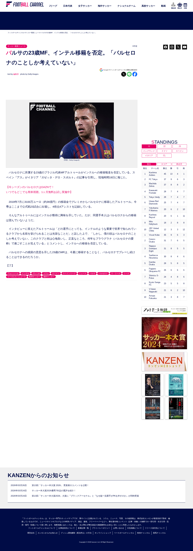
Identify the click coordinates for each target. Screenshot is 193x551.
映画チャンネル (143, 533)
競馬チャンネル (159, 533)
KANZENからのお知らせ (38, 475)
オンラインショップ (103, 533)
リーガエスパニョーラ (17, 277)
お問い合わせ (118, 528)
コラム (46, 273)
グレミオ (36, 273)
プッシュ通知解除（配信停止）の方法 (76, 533)
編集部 (16, 74)
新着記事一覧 (83, 528)
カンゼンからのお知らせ (48, 533)
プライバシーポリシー (101, 528)
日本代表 (67, 6)
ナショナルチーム (126, 6)
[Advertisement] (96, 21)
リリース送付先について (155, 528)
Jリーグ (53, 6)
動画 (163, 6)
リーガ (126, 273)
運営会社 (31, 533)
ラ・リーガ (115, 273)
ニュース (82, 273)
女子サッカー (85, 6)
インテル (25, 273)
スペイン (55, 273)
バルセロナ (103, 273)
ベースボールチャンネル (124, 533)
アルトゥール (13, 273)
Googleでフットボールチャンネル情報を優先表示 (120, 70)
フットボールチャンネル (16, 32)
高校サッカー (148, 6)
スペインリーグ (69, 273)
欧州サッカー (34, 277)
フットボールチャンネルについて (41, 528)
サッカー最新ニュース (32, 32)
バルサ (92, 273)
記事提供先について (67, 528)
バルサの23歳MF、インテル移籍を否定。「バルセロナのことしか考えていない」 (68, 32)
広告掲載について (134, 528)
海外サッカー (104, 6)
